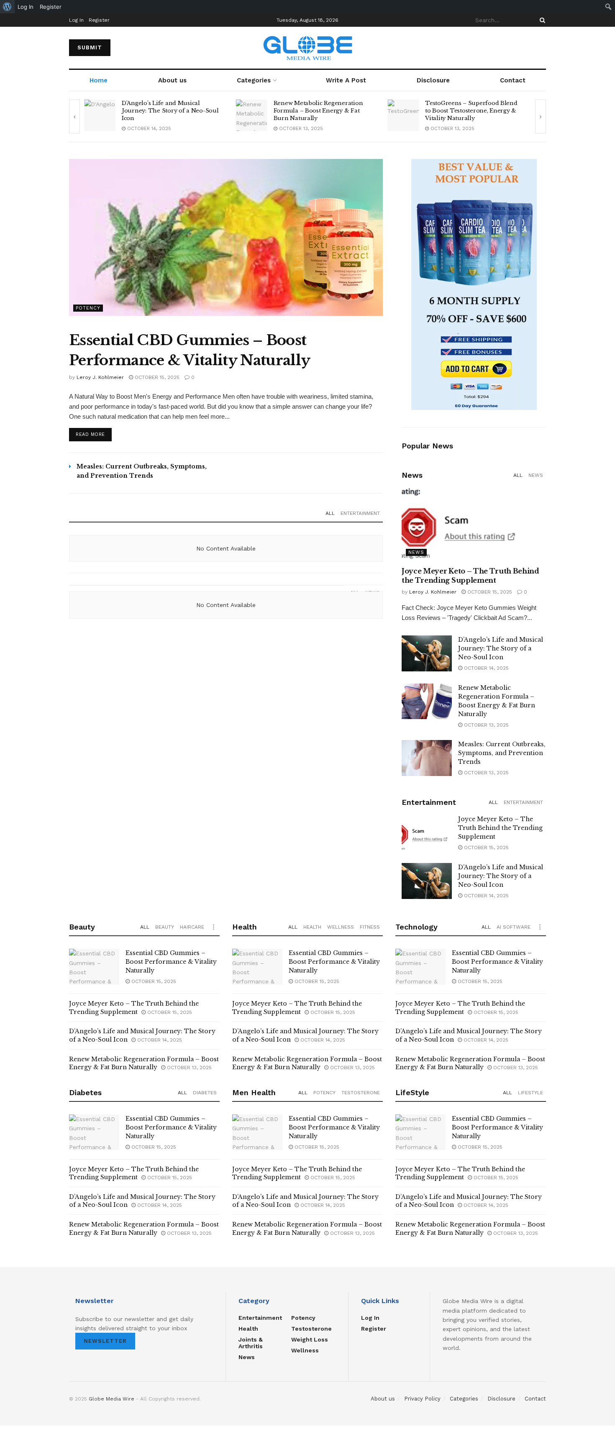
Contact (512, 80)
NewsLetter (105, 1341)
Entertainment (360, 513)
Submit (89, 47)
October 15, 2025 (156, 377)
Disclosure (433, 80)
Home (99, 80)
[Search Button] (541, 20)
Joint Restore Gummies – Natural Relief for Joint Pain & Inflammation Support (472, 111)
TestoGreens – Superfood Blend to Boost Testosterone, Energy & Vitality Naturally (320, 111)
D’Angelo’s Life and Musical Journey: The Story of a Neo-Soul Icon (500, 648)
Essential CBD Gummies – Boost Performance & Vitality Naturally (171, 961)
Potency (88, 308)
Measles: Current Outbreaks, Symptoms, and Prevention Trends (502, 753)
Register (99, 20)
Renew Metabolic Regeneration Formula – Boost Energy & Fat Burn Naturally (166, 111)
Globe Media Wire (111, 1399)
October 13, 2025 (148, 128)
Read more (90, 434)
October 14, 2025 (485, 668)
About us (172, 80)
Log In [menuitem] (25, 6)
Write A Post (346, 80)
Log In (76, 20)
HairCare (192, 927)
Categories (254, 80)
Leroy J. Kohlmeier (100, 377)
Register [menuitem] (51, 6)
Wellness (340, 927)
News (535, 475)
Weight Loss (309, 1339)
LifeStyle (530, 1093)
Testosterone (360, 1093)
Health (312, 927)
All (330, 513)
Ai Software (513, 927)
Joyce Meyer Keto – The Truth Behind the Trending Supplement (500, 827)
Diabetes (205, 1093)
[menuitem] (7, 6)
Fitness (370, 927)
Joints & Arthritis (250, 1342)
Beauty (164, 927)
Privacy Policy (422, 1398)
